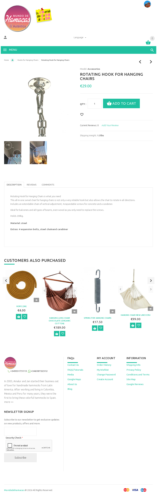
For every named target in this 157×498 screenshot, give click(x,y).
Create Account (105, 379)
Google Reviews (135, 384)
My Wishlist (103, 369)
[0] (148, 44)
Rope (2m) (22, 306)
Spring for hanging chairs (97, 318)
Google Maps (74, 379)
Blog (69, 389)
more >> (8, 402)
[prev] (140, 61)
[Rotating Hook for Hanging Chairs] (15, 152)
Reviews (31, 184)
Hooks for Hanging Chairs (27, 60)
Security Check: (14, 437)
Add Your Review (110, 125)
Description (14, 184)
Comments (48, 184)
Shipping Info (133, 365)
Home (6, 60)
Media (70, 374)
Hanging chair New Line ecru (135, 315)
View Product (18, 316)
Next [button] (150, 280)
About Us (72, 384)
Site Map (131, 379)
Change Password (106, 374)
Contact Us (73, 365)
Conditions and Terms (137, 374)
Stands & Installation (12, 60)
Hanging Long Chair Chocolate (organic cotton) (60, 320)
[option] (15, 152)
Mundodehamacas (14, 490)
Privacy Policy (133, 369)
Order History (104, 365)
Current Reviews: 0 (89, 125)
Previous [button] (6, 280)
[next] (150, 61)
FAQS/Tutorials (75, 369)
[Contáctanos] (147, 4)
